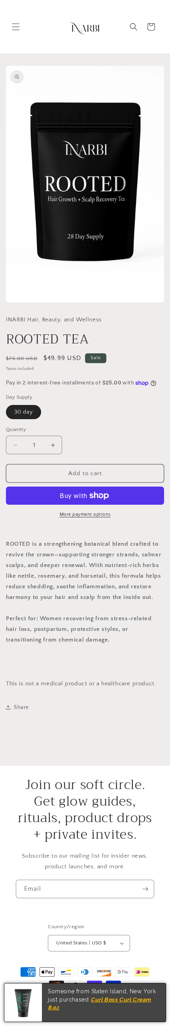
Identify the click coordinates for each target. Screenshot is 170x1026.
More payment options (85, 514)
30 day (23, 412)
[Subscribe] (145, 889)
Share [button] (21, 707)
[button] (16, 26)
